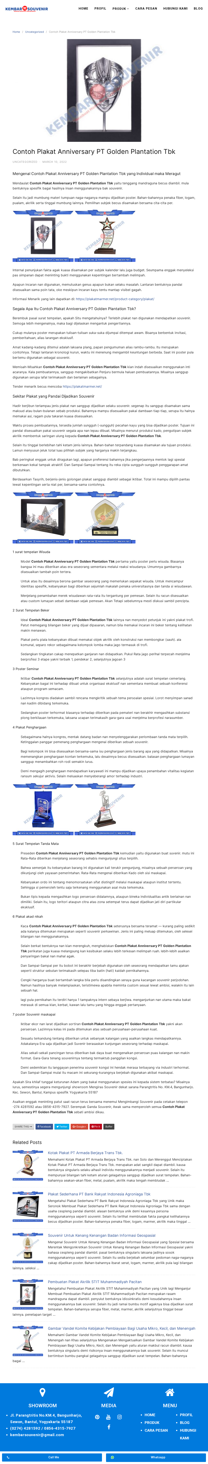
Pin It (97, 1126)
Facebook (45, 1126)
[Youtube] (108, 1417)
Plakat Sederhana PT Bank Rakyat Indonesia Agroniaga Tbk (99, 1194)
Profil (100, 8)
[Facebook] (109, 1427)
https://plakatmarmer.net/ (82, 386)
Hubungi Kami (175, 8)
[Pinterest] (97, 1417)
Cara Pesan (146, 8)
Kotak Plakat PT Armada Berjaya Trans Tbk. (85, 1153)
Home (83, 8)
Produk (119, 9)
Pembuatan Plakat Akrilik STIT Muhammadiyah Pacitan (95, 1282)
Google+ (81, 1126)
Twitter (63, 1126)
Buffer (108, 1126)
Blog (198, 8)
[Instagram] (119, 1417)
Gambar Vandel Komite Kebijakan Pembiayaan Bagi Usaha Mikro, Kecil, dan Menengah (121, 1328)
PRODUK (152, 1422)
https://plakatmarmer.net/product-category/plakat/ (115, 299)
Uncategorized (34, 31)
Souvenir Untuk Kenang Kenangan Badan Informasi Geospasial (101, 1235)
